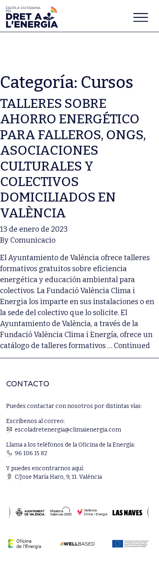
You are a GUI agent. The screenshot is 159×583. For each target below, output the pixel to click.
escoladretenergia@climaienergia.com (68, 429)
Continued (132, 345)
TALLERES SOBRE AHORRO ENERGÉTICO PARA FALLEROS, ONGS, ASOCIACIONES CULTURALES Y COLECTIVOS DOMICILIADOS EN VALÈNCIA (73, 158)
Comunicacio (32, 240)
